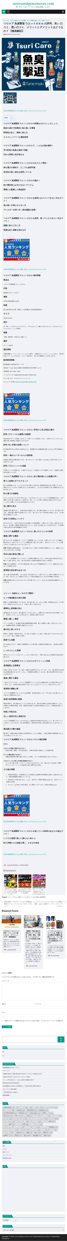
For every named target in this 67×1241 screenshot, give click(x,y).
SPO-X (19, 1116)
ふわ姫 (28, 1116)
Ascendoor (46, 1236)
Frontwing (35, 1113)
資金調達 (37, 1135)
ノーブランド (36, 1124)
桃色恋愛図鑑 (6, 1095)
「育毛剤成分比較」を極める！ (10, 1092)
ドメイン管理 (23, 1124)
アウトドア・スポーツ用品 (10, 20)
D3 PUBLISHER (10, 1113)
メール (38, 1004)
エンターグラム (20, 1119)
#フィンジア (8, 1110)
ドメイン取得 (49, 1121)
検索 (61, 1039)
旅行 (37, 1132)
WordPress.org (7, 1158)
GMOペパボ (47, 1113)
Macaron (8, 1116)
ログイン (5, 1149)
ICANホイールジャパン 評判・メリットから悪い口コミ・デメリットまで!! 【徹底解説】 (11, 934)
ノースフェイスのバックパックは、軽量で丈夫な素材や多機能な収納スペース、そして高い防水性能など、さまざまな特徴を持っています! (55, 937)
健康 (29, 1132)
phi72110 (7, 34)
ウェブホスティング (43, 1116)
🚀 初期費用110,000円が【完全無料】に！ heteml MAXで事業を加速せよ (22, 1086)
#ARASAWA (8, 1107)
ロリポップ (8, 1132)
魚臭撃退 (42, 897)
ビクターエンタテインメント (14, 1127)
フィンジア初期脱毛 (50, 1127)
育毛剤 (18, 1135)
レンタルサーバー (49, 1130)
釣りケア (30, 897)
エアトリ (57, 1116)
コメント (5, 981)
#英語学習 (32, 1110)
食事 (47, 1135)
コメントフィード (7, 1155)
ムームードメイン (11, 1130)
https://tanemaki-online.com (26, 382)
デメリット (36, 1121)
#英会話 (21, 1110)
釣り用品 (36, 897)
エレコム (7, 1119)
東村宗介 (47, 1132)
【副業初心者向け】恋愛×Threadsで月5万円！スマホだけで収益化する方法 (22, 1074)
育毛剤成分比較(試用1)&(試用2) (11, 1083)
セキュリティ (23, 1121)
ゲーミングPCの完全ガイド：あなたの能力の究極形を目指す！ (19, 1080)
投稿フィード (6, 1152)
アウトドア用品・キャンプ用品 (26, 20)
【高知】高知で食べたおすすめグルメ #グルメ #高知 (16, 1077)
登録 (4, 1146)
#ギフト (34, 1107)
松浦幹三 (7, 1135)
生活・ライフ (45, 20)
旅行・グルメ (38, 20)
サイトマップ (6, 1070)
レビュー (36, 1130)
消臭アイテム (22, 897)
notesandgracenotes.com (33, 4)
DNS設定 (23, 1113)
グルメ (54, 1119)
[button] (11, 118)
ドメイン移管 (9, 1124)
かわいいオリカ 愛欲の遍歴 (9, 1089)
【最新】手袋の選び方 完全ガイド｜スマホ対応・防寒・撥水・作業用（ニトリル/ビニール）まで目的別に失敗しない (33, 936)
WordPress (5, 1238)
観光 (27, 1135)
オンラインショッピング (38, 1119)
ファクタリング (33, 1127)
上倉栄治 (20, 1132)
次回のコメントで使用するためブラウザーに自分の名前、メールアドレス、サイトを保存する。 (34, 1021)
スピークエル (9, 1121)
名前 (4, 1004)
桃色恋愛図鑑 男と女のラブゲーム (11, 1067)
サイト (4, 1012)
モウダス (25, 1130)
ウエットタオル (12, 897)
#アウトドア (22, 1107)
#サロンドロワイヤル (48, 1107)
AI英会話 (43, 1110)
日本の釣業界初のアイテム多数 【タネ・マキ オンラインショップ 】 (24, 110)
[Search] (63, 11)
